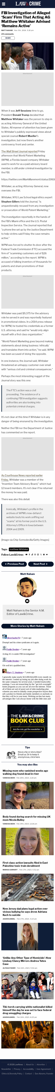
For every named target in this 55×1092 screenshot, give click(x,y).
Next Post (39, 564)
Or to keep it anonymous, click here (29, 755)
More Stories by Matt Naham (27, 626)
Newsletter (6, 1069)
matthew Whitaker (19, 549)
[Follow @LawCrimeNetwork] (41, 555)
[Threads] (38, 555)
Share (8, 38)
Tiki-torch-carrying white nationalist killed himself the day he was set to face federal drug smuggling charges (27, 1010)
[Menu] (3, 4)
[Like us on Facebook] (29, 555)
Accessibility (28, 1069)
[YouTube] (26, 555)
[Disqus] (27, 666)
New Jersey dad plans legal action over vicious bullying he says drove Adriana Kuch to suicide (25, 911)
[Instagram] (35, 555)
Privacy (17, 1069)
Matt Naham (7, 30)
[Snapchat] (44, 555)
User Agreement (44, 1069)
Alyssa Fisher (9, 968)
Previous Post (15, 564)
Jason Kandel (9, 919)
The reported (19, 151)
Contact (28, 1073)
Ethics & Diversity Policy (12, 1073)
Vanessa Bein (9, 778)
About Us (30, 1064)
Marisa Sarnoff (10, 870)
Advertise (41, 1064)
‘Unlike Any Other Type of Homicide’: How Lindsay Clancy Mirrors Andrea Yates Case (27, 961)
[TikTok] (32, 555)
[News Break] (47, 555)
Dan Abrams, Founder (44, 1073)
